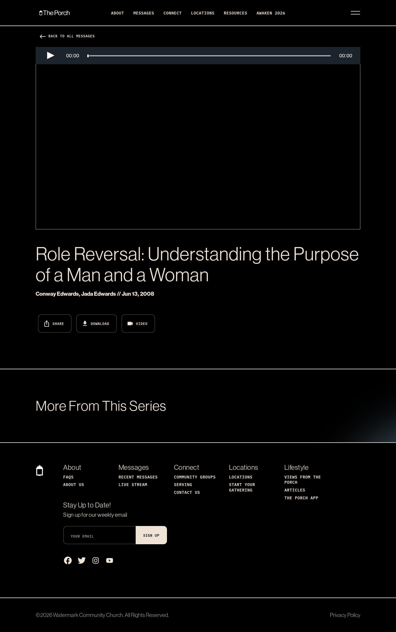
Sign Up (151, 535)
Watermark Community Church (88, 614)
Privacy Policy (345, 614)
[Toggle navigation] (355, 13)
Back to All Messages (67, 35)
